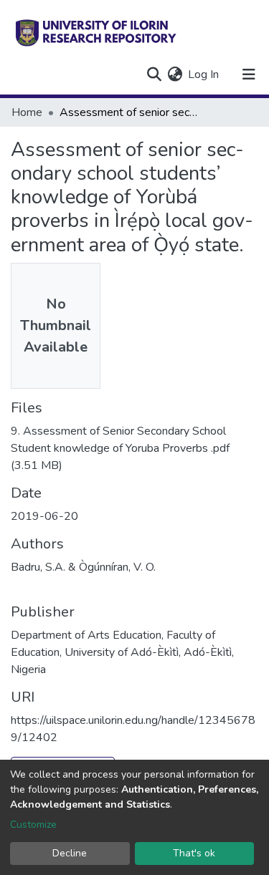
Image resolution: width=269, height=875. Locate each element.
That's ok (194, 853)
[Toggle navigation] (249, 74)
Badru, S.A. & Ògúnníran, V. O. (83, 567)
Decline (69, 853)
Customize (33, 824)
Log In (204, 74)
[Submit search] (154, 74)
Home (26, 112)
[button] (175, 74)
